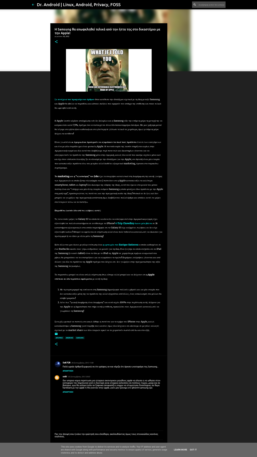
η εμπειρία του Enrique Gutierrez (120, 244)
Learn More (180, 449)
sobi (65, 376)
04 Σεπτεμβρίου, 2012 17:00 (82, 363)
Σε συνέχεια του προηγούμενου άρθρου (74, 99)
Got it (193, 449)
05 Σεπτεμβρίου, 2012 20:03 (79, 377)
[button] (56, 42)
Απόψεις (59, 338)
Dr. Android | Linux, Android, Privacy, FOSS (79, 4)
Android (69, 338)
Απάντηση (68, 371)
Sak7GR (66, 362)
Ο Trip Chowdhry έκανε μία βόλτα (133, 223)
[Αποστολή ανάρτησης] (56, 335)
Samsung (80, 338)
